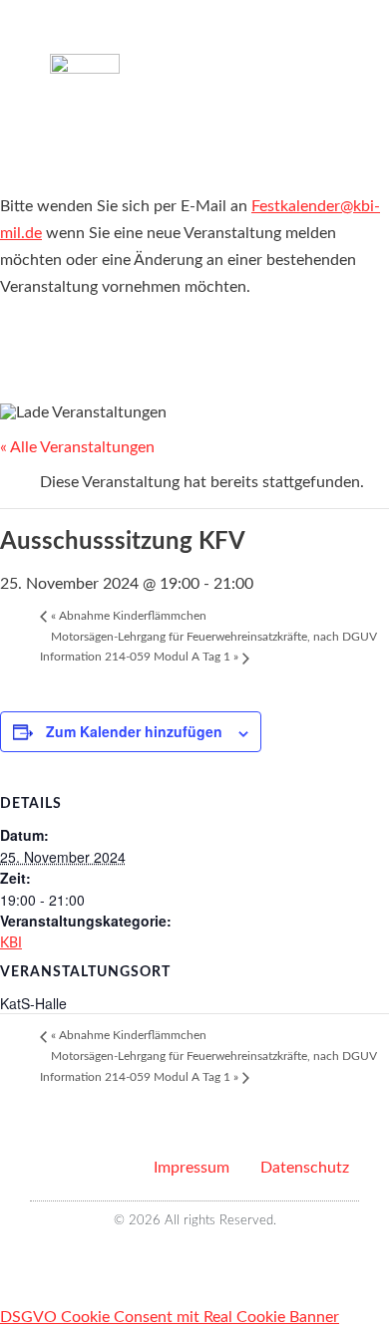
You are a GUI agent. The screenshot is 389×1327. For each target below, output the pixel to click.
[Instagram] (205, 1256)
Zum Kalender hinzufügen (134, 731)
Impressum (191, 1168)
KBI (11, 943)
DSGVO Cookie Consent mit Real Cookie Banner (169, 1317)
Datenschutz (304, 1168)
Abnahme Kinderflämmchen (128, 616)
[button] (325, 59)
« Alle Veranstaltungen (77, 447)
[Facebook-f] (183, 1256)
